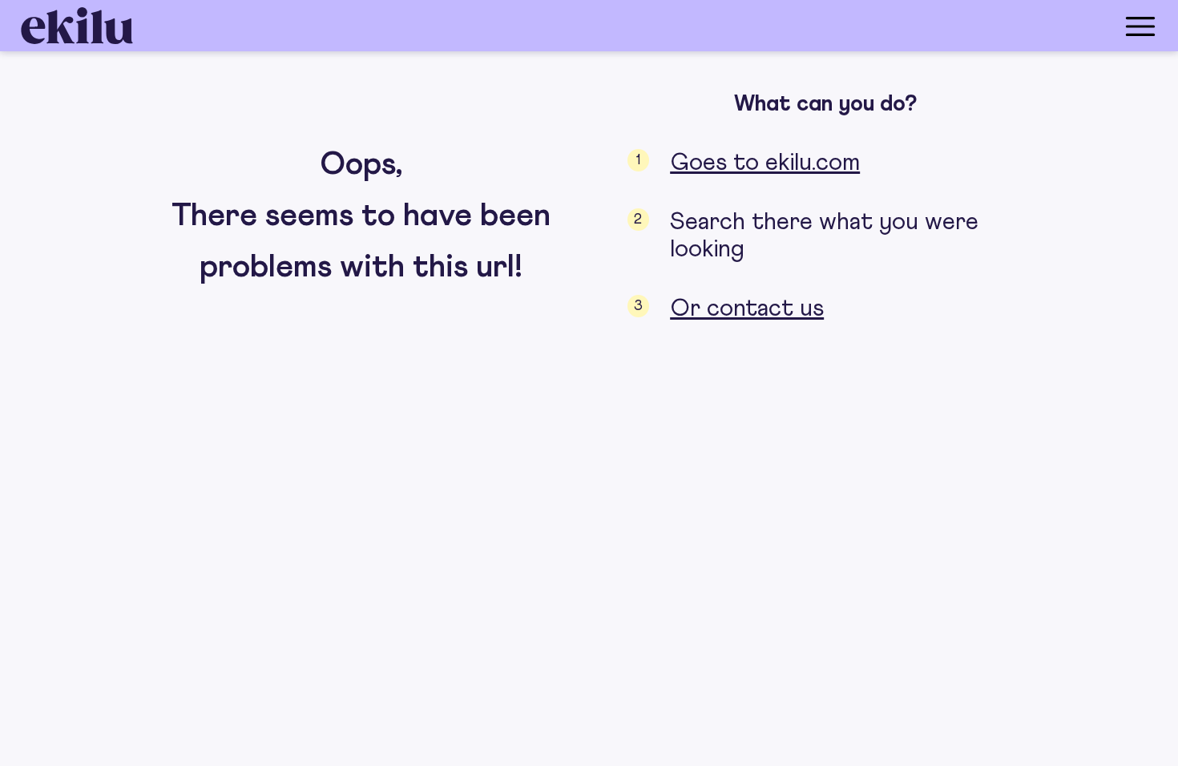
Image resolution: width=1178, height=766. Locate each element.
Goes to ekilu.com (765, 163)
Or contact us (747, 308)
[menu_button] (653, 26)
